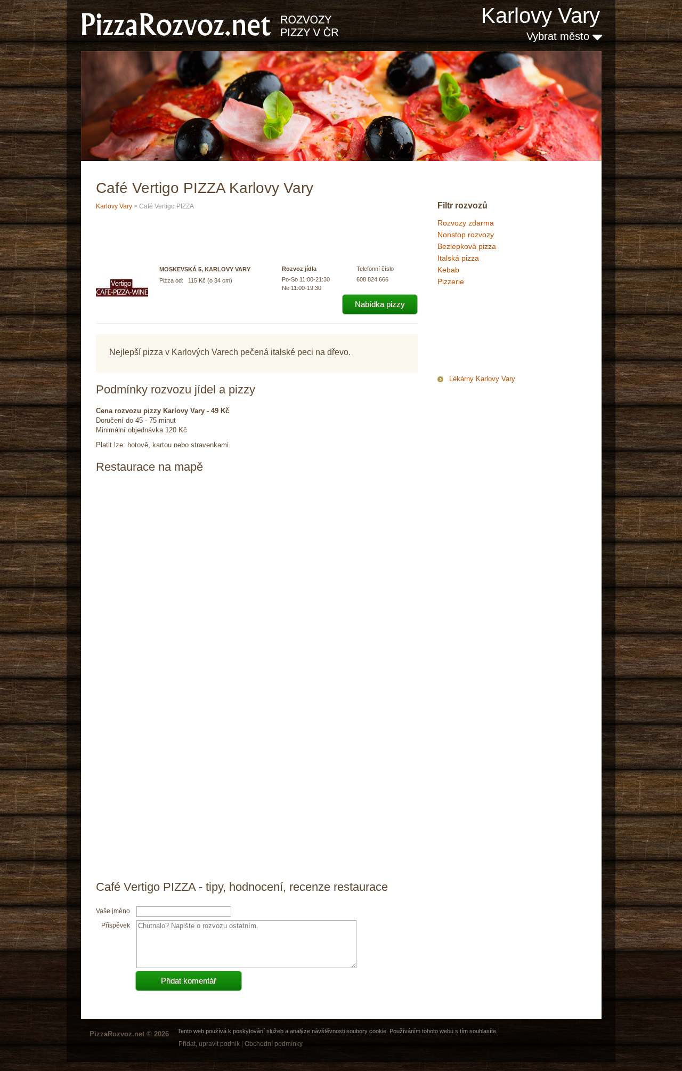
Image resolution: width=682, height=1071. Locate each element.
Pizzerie (450, 281)
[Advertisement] (490, 333)
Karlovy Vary (540, 15)
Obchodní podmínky (274, 1044)
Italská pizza (458, 258)
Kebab (448, 269)
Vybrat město (559, 36)
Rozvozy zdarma (465, 223)
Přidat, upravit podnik (209, 1044)
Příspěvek (115, 925)
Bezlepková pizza (466, 246)
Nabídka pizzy (380, 304)
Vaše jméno (113, 911)
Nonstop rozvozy (465, 234)
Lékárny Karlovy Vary (482, 379)
